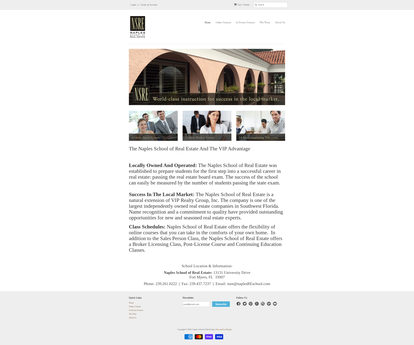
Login (133, 5)
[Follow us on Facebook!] (239, 305)
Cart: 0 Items (244, 5)
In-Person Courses (245, 23)
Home (208, 23)
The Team (265, 23)
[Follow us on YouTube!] (275, 305)
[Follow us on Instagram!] (263, 305)
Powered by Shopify (224, 329)
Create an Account (149, 5)
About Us (280, 23)
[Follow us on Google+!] (257, 305)
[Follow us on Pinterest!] (251, 305)
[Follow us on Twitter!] (245, 305)
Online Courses (223, 23)
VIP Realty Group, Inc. (195, 200)
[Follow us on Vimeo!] (269, 305)
